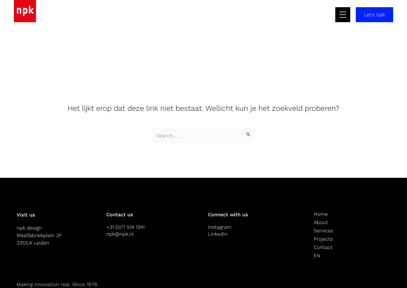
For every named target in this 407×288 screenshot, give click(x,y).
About (321, 222)
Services (323, 230)
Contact (323, 247)
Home (321, 214)
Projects (323, 239)
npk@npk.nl (120, 234)
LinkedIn (218, 234)
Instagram (219, 227)
